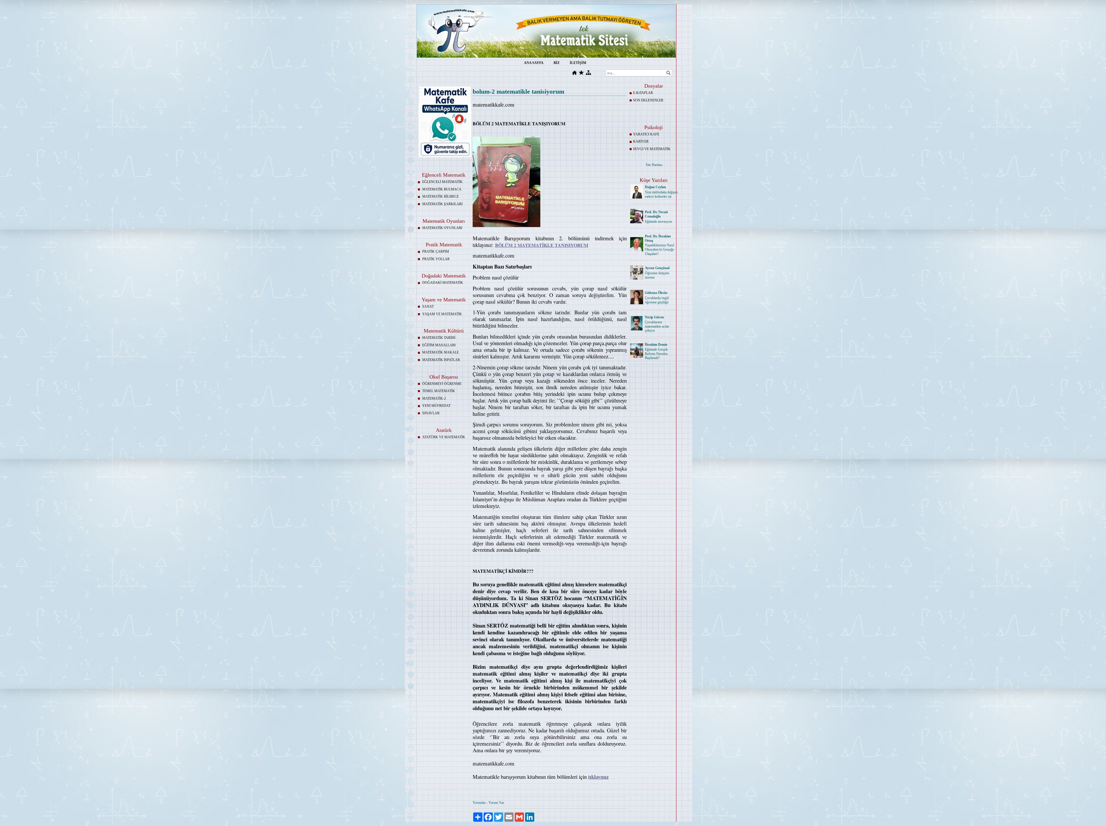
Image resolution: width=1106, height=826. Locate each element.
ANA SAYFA (533, 63)
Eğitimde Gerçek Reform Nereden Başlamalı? (656, 353)
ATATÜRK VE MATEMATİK (443, 437)
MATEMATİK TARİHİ (438, 338)
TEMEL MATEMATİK (438, 391)
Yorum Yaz (496, 803)
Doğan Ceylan (655, 187)
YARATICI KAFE (646, 134)
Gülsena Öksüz (656, 293)
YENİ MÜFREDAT (436, 406)
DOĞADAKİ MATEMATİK (442, 283)
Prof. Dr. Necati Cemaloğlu (656, 214)
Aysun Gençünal (657, 268)
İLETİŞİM (578, 63)
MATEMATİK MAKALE (440, 352)
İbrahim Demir (656, 345)
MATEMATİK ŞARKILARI (442, 204)
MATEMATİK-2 (434, 398)
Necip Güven (654, 317)
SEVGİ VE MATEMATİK (652, 149)
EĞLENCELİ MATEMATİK (442, 182)
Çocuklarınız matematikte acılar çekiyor (657, 326)
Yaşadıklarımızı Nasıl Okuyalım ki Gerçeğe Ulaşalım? (659, 249)
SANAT (428, 307)
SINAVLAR (431, 413)
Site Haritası (654, 165)
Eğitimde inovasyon (658, 222)
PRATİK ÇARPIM (435, 251)
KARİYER (641, 141)
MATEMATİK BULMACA (441, 189)
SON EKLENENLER (648, 100)
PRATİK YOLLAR (436, 259)
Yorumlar (479, 803)
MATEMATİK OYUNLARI (442, 228)
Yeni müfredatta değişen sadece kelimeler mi (661, 194)
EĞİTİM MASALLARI (439, 345)
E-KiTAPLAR (643, 93)
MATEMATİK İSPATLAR (441, 360)
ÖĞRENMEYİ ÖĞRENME (441, 384)
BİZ (557, 63)
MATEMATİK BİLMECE (440, 196)
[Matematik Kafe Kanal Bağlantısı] (445, 156)
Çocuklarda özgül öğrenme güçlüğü (657, 300)
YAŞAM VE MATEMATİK (442, 314)
